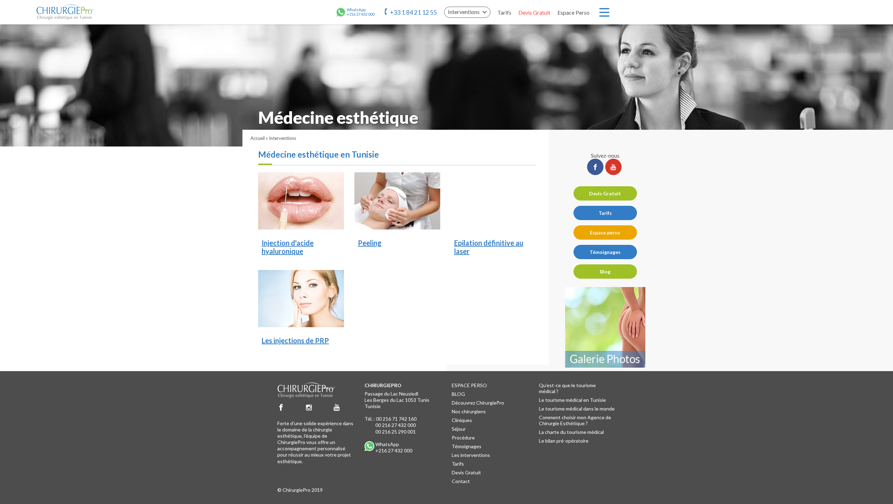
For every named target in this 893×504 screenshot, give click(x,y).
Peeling (370, 243)
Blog (605, 271)
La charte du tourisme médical (571, 432)
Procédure (463, 438)
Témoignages (605, 252)
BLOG (458, 394)
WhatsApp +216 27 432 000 (393, 447)
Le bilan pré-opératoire (563, 441)
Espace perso (605, 232)
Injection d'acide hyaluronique (288, 247)
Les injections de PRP (295, 340)
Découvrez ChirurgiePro (478, 403)
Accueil (257, 138)
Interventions (282, 138)
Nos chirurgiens (469, 411)
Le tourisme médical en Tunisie (572, 400)
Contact (461, 481)
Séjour (459, 429)
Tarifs (504, 12)
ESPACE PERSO (469, 385)
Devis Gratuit (534, 12)
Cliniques (462, 420)
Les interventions (471, 455)
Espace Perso (573, 12)
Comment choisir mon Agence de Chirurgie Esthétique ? (575, 420)
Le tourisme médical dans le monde (577, 409)
